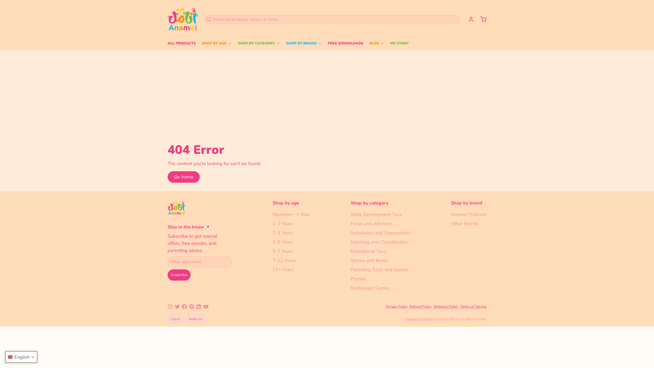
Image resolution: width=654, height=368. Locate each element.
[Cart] (481, 19)
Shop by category (369, 203)
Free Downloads (345, 43)
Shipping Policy (446, 306)
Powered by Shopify (419, 319)
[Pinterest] (191, 306)
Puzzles (358, 279)
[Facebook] (184, 306)
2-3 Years (283, 233)
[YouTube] (205, 306)
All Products (182, 43)
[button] (21, 357)
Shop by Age (214, 43)
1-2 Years (283, 224)
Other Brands (465, 224)
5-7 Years (283, 251)
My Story (399, 43)
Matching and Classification (379, 242)
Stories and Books (369, 260)
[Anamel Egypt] (183, 19)
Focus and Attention (371, 224)
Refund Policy (420, 306)
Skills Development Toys (376, 214)
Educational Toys (368, 251)
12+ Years (283, 270)
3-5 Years (283, 242)
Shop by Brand (301, 43)
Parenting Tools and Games (379, 270)
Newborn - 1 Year (291, 214)
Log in (175, 319)
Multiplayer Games (370, 288)
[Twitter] (177, 306)
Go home (183, 177)
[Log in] (469, 19)
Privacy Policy (396, 306)
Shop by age (286, 203)
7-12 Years (284, 260)
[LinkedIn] (198, 306)
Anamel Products (468, 214)
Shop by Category (256, 43)
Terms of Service (473, 306)
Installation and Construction (380, 233)
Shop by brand (466, 203)
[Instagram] (170, 306)
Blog (374, 43)
